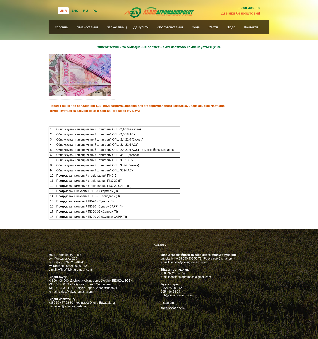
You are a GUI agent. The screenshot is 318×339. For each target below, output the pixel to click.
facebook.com (172, 308)
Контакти (251, 27)
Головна (61, 27)
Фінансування (87, 27)
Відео (231, 27)
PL (95, 11)
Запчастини (116, 27)
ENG (75, 11)
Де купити (141, 27)
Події (196, 27)
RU (85, 11)
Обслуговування (170, 27)
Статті (213, 27)
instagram (167, 302)
